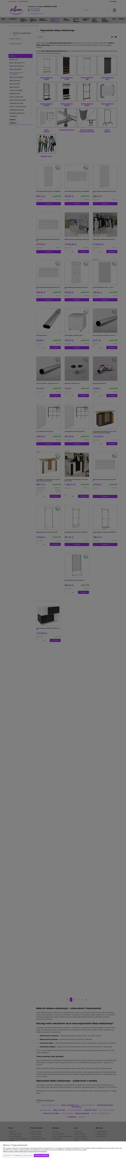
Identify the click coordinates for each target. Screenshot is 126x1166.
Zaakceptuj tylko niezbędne (12, 1155)
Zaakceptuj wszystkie (41, 1155)
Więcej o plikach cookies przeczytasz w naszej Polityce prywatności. (25, 1151)
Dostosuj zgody (27, 1155)
